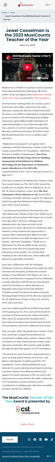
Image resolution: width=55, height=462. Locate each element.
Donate (9, 439)
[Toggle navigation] (5, 4)
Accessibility (35, 456)
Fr (50, 4)
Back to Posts (27, 424)
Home (4, 12)
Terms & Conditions (10, 456)
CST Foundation (41, 97)
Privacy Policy (24, 456)
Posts (12, 12)
